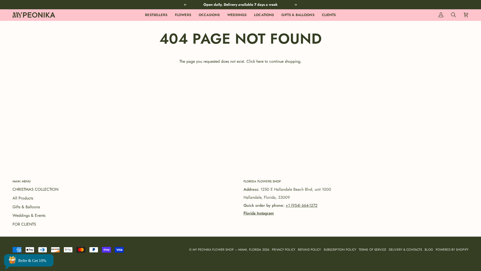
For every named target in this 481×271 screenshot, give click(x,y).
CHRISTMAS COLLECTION (35, 189)
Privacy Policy (283, 249)
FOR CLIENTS (24, 224)
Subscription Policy (340, 249)
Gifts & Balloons (26, 207)
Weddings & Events (29, 215)
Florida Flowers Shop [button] (262, 181)
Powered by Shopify (452, 249)
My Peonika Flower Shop (213, 249)
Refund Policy (309, 249)
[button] (183, 15)
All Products (23, 198)
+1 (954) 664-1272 (301, 205)
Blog (429, 249)
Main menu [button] (22, 181)
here (260, 61)
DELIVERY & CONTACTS (405, 249)
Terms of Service (372, 249)
